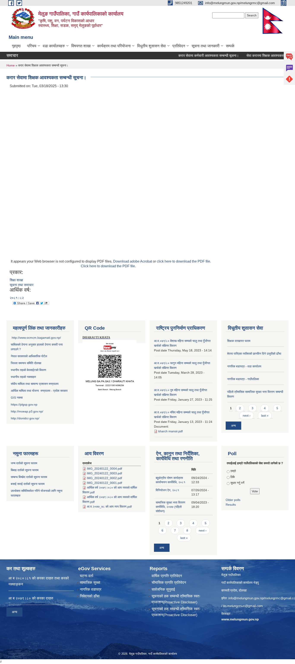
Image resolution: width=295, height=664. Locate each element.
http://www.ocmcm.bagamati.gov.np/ (36, 337)
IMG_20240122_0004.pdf (104, 468)
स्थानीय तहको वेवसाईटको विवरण (28, 370)
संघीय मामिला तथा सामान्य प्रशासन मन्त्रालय (35, 383)
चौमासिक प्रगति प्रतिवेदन (169, 583)
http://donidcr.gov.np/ (25, 418)
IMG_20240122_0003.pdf (104, 473)
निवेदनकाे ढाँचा (90, 596)
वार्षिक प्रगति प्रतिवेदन (167, 576)
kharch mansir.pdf (170, 431)
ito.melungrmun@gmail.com (243, 606)
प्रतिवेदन (178, 46)
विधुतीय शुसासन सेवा (151, 46)
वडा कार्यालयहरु (54, 46)
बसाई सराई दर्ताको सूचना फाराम (27, 484)
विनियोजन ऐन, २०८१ (167, 490)
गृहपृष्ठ (16, 46)
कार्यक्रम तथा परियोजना (114, 46)
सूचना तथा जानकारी (205, 46)
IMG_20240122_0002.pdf (104, 478)
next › (247, 415)
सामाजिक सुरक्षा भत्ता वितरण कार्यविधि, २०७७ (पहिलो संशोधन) (170, 507)
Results (231, 504)
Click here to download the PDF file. (108, 266)
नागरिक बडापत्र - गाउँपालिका (243, 379)
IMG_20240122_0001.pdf (104, 483)
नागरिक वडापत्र (90, 589)
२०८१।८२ (17, 298)
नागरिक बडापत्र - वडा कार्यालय (244, 366)
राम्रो (233, 471)
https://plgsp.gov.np (24, 404)
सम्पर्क (230, 46)
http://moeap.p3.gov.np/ (27, 411)
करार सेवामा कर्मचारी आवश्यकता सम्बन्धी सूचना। (199, 55)
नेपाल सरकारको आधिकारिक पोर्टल (29, 356)
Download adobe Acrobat (133, 261)
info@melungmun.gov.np (245, 598)
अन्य (233, 425)
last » (264, 415)
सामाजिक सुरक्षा (90, 583)
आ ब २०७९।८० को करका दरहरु (30, 598)
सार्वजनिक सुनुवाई (163, 589)
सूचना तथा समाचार (21, 285)
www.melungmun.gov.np (240, 619)
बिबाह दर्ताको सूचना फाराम (24, 470)
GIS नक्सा (17, 397)
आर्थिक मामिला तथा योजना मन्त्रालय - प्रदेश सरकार (39, 390)
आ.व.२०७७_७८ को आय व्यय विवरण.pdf (109, 506)
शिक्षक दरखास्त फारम (238, 341)
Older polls (233, 500)
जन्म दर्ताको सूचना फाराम (24, 463)
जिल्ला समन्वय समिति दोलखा (26, 363)
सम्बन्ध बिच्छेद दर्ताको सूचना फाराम (29, 477)
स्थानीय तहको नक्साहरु (23, 377)
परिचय (31, 46)
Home (10, 65)
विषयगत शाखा (81, 46)
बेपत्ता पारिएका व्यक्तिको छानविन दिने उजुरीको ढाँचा (254, 353)
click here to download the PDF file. (184, 261)
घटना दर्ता (86, 576)
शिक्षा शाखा (16, 280)
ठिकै (232, 477)
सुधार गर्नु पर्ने (237, 483)
